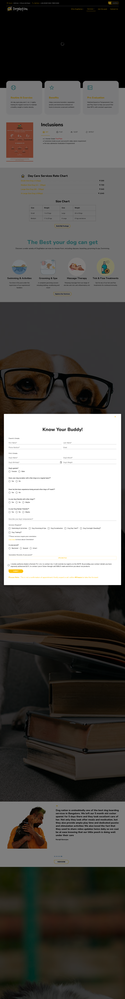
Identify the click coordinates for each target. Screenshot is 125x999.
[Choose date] (61, 462)
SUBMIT (16, 571)
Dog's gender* (13, 468)
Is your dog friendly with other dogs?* (22, 499)
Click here (12, 539)
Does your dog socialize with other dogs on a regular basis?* (30, 478)
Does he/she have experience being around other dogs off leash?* (32, 489)
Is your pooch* (14, 545)
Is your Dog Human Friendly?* (19, 509)
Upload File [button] (62, 558)
